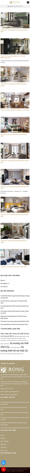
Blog (2, 280)
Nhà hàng (3, 444)
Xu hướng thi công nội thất (15, 347)
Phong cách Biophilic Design (20, 336)
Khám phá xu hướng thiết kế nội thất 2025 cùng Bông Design (13, 317)
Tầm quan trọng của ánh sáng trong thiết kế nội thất (15, 321)
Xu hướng (3, 286)
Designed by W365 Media (17, 471)
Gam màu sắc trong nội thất (13, 334)
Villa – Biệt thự (5, 441)
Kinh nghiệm (4, 283)
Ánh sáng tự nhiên (19, 353)
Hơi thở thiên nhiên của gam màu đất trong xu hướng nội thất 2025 (15, 297)
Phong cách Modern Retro (12, 338)
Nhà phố (3, 438)
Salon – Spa (4, 450)
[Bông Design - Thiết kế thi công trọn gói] (15, 2)
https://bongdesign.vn (12, 394)
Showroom (4, 447)
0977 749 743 (9, 388)
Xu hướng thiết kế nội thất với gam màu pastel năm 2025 (15, 307)
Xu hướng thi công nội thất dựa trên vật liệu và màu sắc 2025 (15, 312)
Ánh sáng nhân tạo (10, 353)
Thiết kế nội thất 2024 (12, 340)
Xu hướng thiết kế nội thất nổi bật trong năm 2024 (14, 324)
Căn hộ (2, 435)
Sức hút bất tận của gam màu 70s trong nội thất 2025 (14, 302)
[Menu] (28, 2)
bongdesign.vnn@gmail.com (11, 391)
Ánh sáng (3, 353)
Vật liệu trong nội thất (22, 340)
